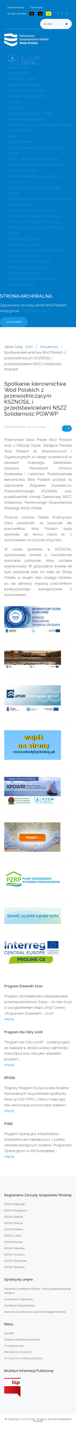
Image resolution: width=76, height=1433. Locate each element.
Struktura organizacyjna (26, 91)
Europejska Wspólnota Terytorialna (35, 250)
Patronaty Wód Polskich (26, 96)
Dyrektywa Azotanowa (18, 1299)
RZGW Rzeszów (14, 1248)
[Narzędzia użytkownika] (67, 428)
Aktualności (17, 108)
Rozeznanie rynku (21, 284)
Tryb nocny (36, 7)
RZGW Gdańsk (13, 1216)
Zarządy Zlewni (20, 130)
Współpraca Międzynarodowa (31, 210)
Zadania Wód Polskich (25, 85)
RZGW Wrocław (14, 1267)
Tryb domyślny (15, 7)
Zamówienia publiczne (25, 256)
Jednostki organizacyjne (26, 119)
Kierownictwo (18, 73)
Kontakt (14, 102)
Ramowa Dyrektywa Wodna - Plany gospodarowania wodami (37, 1291)
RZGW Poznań (13, 1242)
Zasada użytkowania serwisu (22, 1339)
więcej (9, 1019)
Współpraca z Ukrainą (25, 239)
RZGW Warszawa (15, 1260)
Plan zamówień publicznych (29, 262)
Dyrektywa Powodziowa (19, 1305)
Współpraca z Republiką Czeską (33, 222)
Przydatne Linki (14, 1345)
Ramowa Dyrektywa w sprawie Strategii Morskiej (34, 1311)
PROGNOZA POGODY (18, 1352)
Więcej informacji (33, 311)
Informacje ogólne (22, 79)
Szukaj (66, 24)
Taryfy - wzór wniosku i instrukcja (33, 159)
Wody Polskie (18, 68)
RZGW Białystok (14, 1204)
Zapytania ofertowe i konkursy (31, 279)
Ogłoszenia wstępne (24, 273)
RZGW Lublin (13, 1235)
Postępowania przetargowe (29, 267)
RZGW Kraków (13, 1229)
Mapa (12, 136)
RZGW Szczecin (14, 1254)
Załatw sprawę (19, 142)
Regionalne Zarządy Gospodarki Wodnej (39, 125)
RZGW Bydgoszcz (15, 1210)
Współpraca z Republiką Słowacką (35, 216)
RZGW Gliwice (13, 1223)
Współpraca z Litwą (23, 245)
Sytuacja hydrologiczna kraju (30, 113)
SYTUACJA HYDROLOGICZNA (23, 1358)
